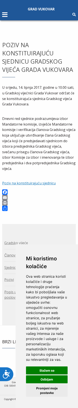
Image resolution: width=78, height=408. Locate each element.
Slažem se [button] (46, 370)
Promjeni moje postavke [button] (47, 390)
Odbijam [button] (47, 379)
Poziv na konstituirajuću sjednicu (29, 183)
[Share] (39, 208)
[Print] (39, 203)
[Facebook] (39, 192)
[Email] (39, 197)
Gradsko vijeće (16, 242)
